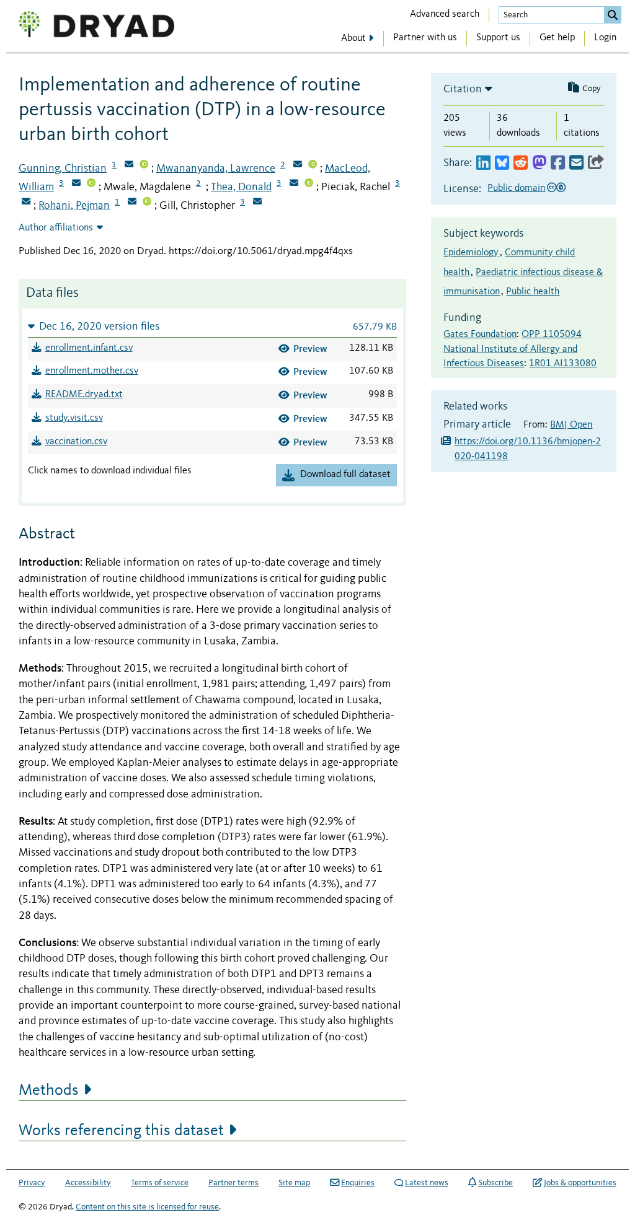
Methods (49, 1090)
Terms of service (160, 1182)
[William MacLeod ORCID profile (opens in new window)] (91, 184)
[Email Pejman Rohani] (132, 202)
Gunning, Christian (63, 168)
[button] (212, 326)
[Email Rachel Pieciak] (26, 202)
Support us (498, 38)
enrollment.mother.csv (91, 371)
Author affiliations (56, 228)
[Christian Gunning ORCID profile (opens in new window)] (143, 165)
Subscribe (495, 1182)
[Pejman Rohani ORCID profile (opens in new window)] (147, 202)
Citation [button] (462, 89)
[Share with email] (576, 163)
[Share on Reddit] (520, 163)
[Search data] (612, 15)
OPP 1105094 (552, 335)
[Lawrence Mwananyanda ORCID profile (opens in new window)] (312, 165)
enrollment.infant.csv (89, 348)
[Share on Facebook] (558, 163)
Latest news (426, 1182)
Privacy (32, 1182)
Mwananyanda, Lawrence (215, 168)
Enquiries (358, 1182)
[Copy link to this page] (596, 163)
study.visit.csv (74, 418)
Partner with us (425, 38)
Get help (557, 38)
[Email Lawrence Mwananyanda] (297, 165)
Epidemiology (471, 253)
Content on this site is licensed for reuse (147, 1207)
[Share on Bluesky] (502, 163)
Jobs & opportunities (580, 1182)
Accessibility (88, 1182)
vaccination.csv (76, 442)
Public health (532, 292)
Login (605, 38)
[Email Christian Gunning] (129, 165)
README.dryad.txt (84, 395)
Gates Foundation (480, 335)
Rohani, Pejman (74, 205)
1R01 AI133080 (563, 364)
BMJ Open (571, 425)
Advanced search (444, 14)
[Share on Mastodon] (539, 163)
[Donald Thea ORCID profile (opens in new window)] (308, 184)
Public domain (516, 188)
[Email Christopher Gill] (257, 202)
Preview (310, 348)
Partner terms (233, 1182)
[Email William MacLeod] (76, 184)
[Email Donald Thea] (293, 184)
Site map (294, 1182)
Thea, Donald (241, 187)
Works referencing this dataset (121, 1131)
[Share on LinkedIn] (483, 163)
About (353, 38)
